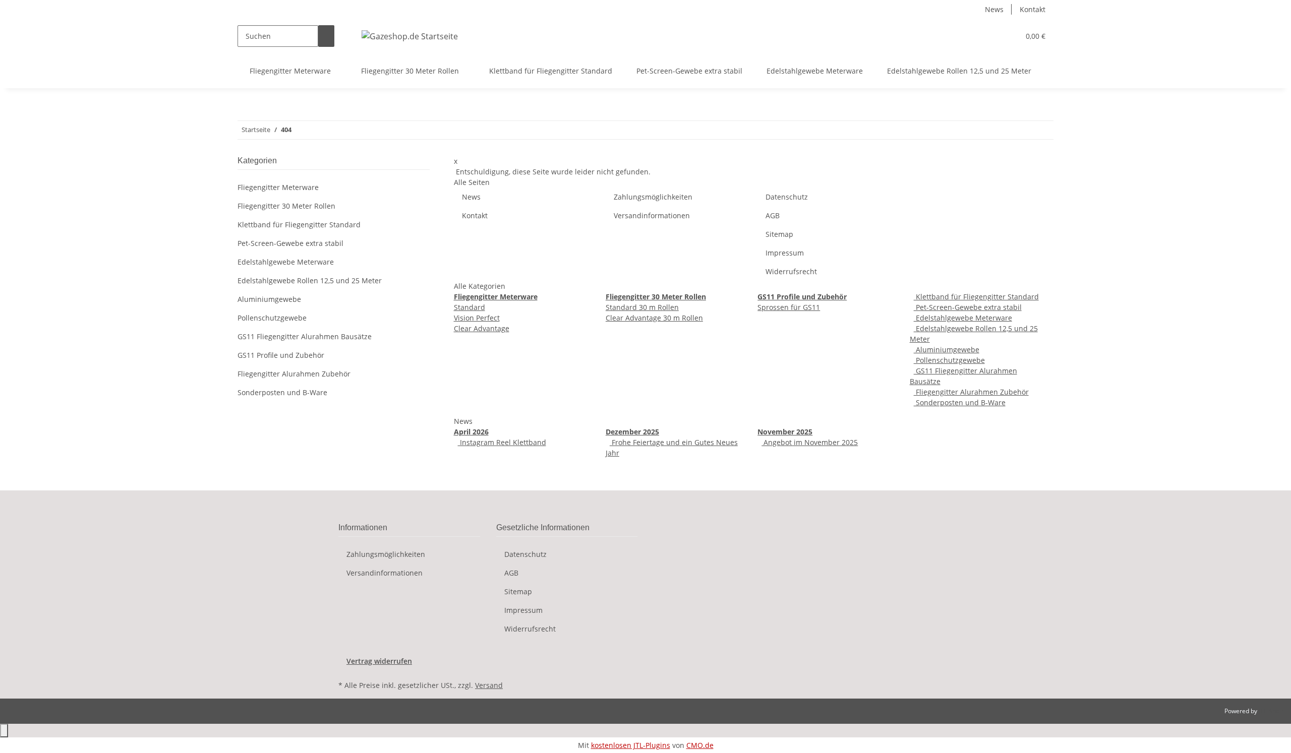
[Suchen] (326, 36)
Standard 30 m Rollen (642, 307)
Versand (489, 685)
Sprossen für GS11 (788, 307)
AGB (773, 215)
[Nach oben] (4, 730)
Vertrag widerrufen (379, 661)
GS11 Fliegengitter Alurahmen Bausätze (305, 336)
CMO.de (700, 745)
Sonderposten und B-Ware (960, 402)
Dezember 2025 (632, 431)
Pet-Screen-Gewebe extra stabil (968, 307)
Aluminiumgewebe (946, 349)
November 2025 (784, 431)
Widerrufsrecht (791, 271)
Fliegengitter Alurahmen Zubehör (971, 392)
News (994, 9)
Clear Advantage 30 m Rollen (654, 318)
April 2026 (471, 431)
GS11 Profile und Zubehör (281, 355)
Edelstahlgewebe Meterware (963, 318)
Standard (469, 307)
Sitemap (779, 234)
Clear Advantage (481, 328)
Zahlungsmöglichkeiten (653, 197)
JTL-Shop (1271, 711)
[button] (991, 36)
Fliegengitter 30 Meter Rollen (286, 206)
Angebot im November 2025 (809, 442)
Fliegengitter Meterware (278, 187)
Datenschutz (787, 197)
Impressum (785, 253)
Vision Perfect (477, 318)
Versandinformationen (652, 215)
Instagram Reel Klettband (502, 442)
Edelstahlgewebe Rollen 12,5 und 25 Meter (310, 280)
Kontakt (1032, 9)
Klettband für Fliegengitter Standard (976, 296)
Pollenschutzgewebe (949, 360)
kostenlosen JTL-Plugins (630, 745)
